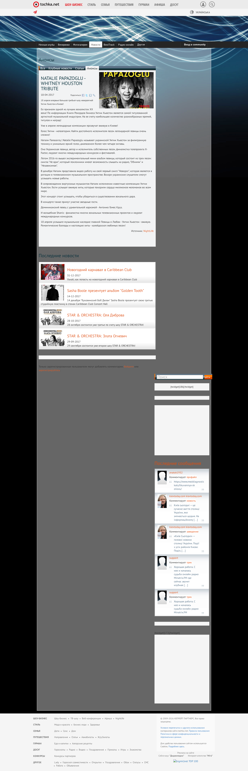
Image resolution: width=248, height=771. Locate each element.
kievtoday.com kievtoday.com (185, 496)
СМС (146, 762)
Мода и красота (62, 724)
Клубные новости (60, 68)
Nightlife (119, 718)
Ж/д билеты (104, 737)
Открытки (96, 762)
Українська (202, 12)
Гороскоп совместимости (75, 762)
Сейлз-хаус (171, 755)
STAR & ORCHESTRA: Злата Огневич (97, 335)
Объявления (73, 765)
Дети (56, 731)
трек (189, 562)
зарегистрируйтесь (49, 370)
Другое (141, 44)
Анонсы (92, 68)
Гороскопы (59, 749)
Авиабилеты (88, 737)
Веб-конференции (91, 718)
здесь (181, 746)
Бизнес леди (80, 724)
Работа (59, 765)
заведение (192, 531)
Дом (73, 731)
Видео (82, 749)
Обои (126, 762)
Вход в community (195, 44)
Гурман (37, 743)
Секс (65, 731)
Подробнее (173, 746)
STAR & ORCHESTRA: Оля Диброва (95, 315)
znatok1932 (176, 472)
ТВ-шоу (74, 718)
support (173, 558)
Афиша (108, 718)
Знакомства (135, 749)
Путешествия (41, 737)
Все (42, 68)
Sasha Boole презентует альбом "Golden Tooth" (105, 290)
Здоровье (95, 724)
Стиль (36, 724)
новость (191, 500)
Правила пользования (199, 730)
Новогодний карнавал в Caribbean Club (99, 269)
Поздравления (96, 749)
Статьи (79, 68)
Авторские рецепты (82, 743)
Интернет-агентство (200, 755)
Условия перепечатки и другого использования (182, 727)
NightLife (148, 231)
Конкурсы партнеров (65, 756)
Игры (123, 749)
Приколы (112, 749)
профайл (192, 477)
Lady (56, 762)
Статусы (137, 762)
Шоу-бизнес (40, 718)
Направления (61, 737)
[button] (73, 4)
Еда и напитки (61, 743)
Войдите (129, 366)
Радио (72, 749)
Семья (36, 731)
